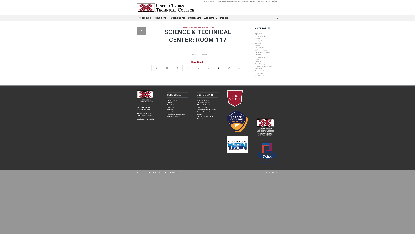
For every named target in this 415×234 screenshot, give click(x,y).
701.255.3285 (146, 113)
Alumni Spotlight (260, 36)
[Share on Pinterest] (188, 68)
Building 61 (258, 41)
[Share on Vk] (218, 68)
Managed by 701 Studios (172, 173)
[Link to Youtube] (272, 1)
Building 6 (258, 38)
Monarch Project (260, 57)
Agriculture (258, 34)
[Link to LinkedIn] (276, 1)
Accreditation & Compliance (176, 114)
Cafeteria (258, 43)
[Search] (276, 18)
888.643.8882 (148, 115)
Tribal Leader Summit (203, 105)
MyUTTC (212, 1)
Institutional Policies (173, 116)
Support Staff (259, 71)
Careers (205, 1)
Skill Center (258, 68)
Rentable (258, 62)
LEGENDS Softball (202, 107)
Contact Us (260, 1)
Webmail (170, 112)
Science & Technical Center (204, 27)
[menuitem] (205, 1)
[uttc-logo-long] (165, 8)
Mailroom (170, 109)
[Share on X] (167, 68)
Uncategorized (259, 73)
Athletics (245, 1)
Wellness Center (260, 75)
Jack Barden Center (261, 50)
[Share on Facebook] (157, 68)
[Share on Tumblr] (208, 68)
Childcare (170, 102)
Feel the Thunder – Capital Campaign (205, 118)
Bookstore (170, 107)
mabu (205, 54)
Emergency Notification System (206, 109)
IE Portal (252, 1)
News (257, 59)
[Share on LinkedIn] (198, 68)
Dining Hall (170, 105)
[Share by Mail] (239, 68)
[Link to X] (269, 1)
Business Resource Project (205, 112)
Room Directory (187, 27)
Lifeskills (258, 54)
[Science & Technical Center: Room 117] (141, 31)
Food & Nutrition (260, 48)
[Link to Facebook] (266, 1)
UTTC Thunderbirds (203, 100)
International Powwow (204, 102)
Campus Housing (172, 100)
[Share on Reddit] (229, 68)
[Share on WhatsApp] (177, 68)
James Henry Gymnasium (263, 52)
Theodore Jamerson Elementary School (228, 1)
